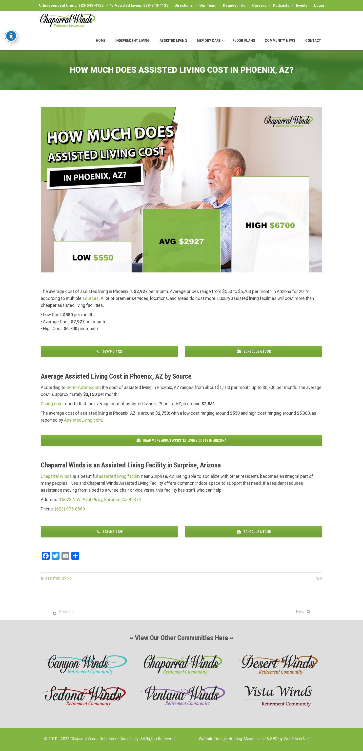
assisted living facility (119, 476)
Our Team (207, 5)
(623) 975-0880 (70, 509)
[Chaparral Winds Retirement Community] (66, 20)
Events (301, 5)
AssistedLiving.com (83, 420)
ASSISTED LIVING (173, 40)
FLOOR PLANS (243, 40)
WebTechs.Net (296, 738)
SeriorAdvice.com (83, 387)
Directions (184, 5)
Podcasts (281, 5)
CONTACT (313, 40)
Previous (66, 612)
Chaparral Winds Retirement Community (105, 738)
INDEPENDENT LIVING (132, 40)
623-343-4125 (91, 5)
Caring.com (51, 403)
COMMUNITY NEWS (280, 40)
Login (319, 5)
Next (300, 611)
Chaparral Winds (56, 476)
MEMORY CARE (209, 40)
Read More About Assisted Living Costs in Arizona (184, 440)
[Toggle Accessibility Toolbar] (11, 36)
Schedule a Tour (257, 351)
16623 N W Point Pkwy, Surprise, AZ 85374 (100, 499)
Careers (259, 5)
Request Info (234, 5)
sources (90, 298)
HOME (100, 40)
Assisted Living (58, 578)
